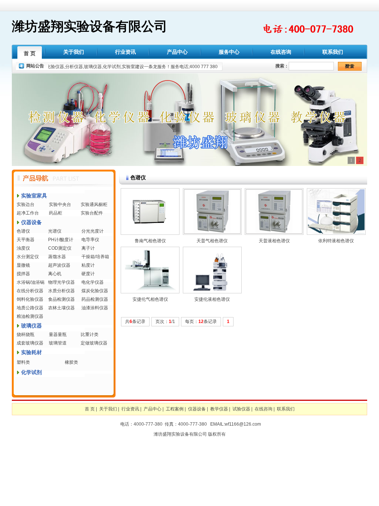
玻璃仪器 (31, 326)
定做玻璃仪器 (94, 343)
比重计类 (89, 334)
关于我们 (73, 52)
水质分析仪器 (61, 290)
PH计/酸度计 (60, 239)
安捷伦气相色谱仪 (150, 299)
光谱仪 (54, 231)
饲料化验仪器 (30, 299)
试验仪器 (241, 409)
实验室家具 (34, 196)
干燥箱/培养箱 (95, 256)
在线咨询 (281, 52)
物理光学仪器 (61, 282)
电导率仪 (90, 239)
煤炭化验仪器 (94, 290)
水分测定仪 (28, 256)
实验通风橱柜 (94, 204)
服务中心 (229, 52)
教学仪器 (219, 409)
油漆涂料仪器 (94, 307)
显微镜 (23, 265)
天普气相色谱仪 (212, 240)
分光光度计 (92, 231)
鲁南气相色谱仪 (150, 240)
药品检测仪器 (94, 299)
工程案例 (175, 409)
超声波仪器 (59, 265)
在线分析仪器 (30, 290)
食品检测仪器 (61, 299)
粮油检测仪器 (30, 316)
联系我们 (332, 52)
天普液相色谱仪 (274, 240)
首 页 (30, 53)
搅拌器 (23, 273)
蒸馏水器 (57, 256)
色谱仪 (23, 231)
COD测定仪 (59, 248)
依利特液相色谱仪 (336, 240)
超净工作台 (28, 213)
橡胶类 (71, 362)
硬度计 (88, 273)
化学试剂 (31, 372)
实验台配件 (92, 213)
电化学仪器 (92, 282)
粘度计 (88, 265)
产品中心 (177, 52)
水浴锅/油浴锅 (30, 282)
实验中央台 (60, 204)
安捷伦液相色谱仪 (212, 299)
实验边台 (25, 204)
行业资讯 (125, 52)
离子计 (88, 248)
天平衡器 (25, 239)
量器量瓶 (58, 334)
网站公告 (35, 66)
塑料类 (23, 362)
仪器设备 (31, 222)
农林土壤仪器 (61, 307)
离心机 (54, 273)
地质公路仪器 (30, 307)
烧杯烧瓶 (25, 334)
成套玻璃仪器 (30, 343)
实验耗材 (31, 352)
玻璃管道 (58, 343)
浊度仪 (23, 248)
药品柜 (55, 213)
